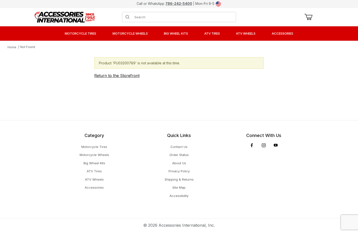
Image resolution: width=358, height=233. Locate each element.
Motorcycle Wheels (94, 155)
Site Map (179, 187)
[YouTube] (276, 145)
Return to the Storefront (117, 75)
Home (12, 47)
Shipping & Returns (179, 179)
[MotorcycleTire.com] (64, 16)
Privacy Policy (179, 171)
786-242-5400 (178, 3)
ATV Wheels (94, 179)
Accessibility (179, 196)
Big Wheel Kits (94, 163)
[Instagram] (264, 145)
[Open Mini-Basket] (307, 17)
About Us (179, 163)
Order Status (179, 155)
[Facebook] (252, 145)
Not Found (27, 47)
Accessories (94, 187)
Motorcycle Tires (94, 147)
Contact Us (179, 147)
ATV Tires (94, 171)
